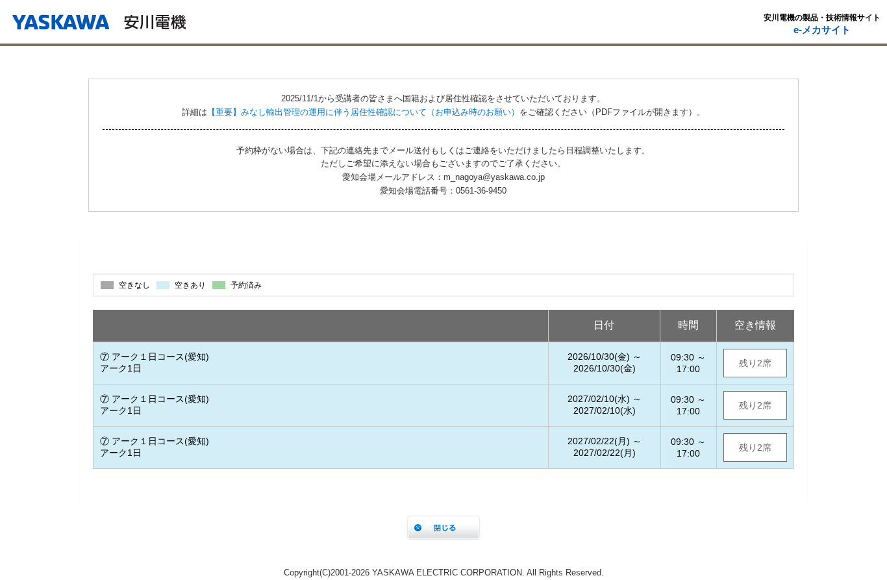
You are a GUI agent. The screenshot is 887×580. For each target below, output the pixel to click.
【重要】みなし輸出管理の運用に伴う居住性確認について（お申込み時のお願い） (363, 112)
